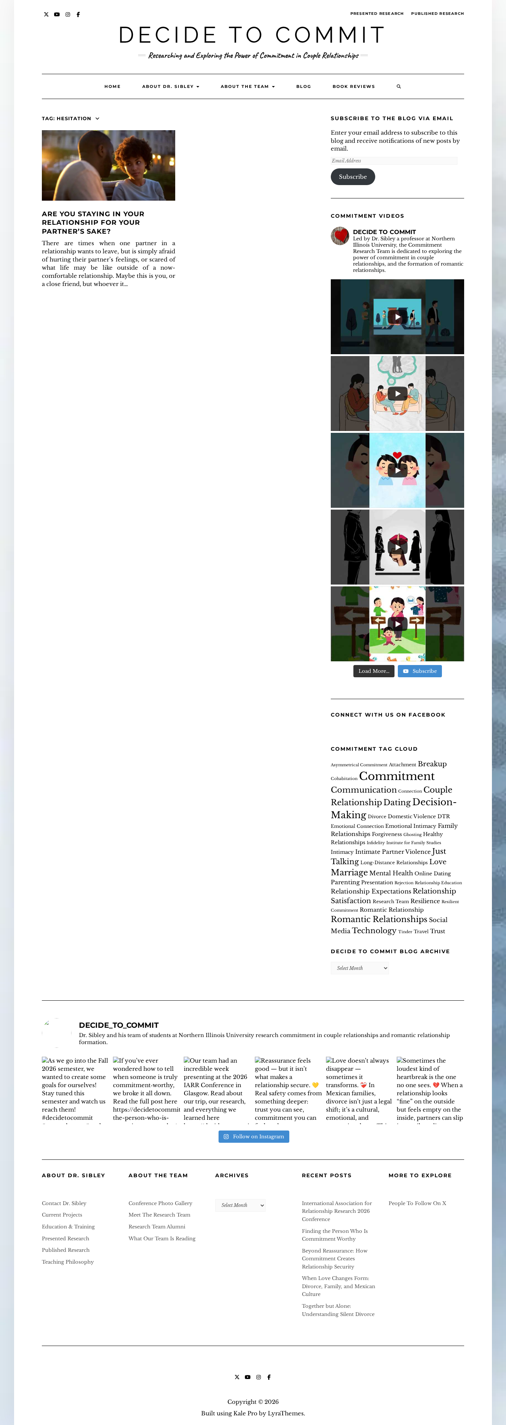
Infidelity (376, 842)
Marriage (349, 873)
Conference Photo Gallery (160, 1203)
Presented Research (377, 13)
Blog (303, 86)
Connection (410, 791)
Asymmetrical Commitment (359, 765)
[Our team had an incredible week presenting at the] (217, 1090)
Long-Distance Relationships (394, 862)
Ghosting (412, 834)
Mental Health (391, 873)
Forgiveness (387, 834)
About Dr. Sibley (169, 86)
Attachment (402, 764)
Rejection (404, 883)
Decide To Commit (253, 35)
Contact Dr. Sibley (64, 1203)
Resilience (425, 901)
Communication (364, 790)
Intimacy (342, 852)
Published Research (437, 13)
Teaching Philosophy (68, 1262)
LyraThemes (286, 1413)
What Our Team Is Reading (162, 1238)
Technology (374, 930)
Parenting (345, 882)
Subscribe (353, 176)
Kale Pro (245, 1413)
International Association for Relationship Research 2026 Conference (337, 1211)
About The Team (246, 86)
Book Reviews (354, 86)
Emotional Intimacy (410, 826)
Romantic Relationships (379, 919)
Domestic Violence (412, 816)
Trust (437, 931)
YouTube (247, 1380)
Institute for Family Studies (413, 842)
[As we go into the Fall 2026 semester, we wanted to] (75, 1090)
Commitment (397, 776)
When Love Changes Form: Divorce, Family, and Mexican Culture (338, 1286)
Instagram (258, 1380)
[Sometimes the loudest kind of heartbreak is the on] (430, 1090)
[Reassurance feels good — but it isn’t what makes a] (288, 1090)
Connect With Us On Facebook (388, 714)
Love (437, 862)
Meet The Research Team (159, 1215)
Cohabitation (344, 778)
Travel (421, 931)
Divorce (377, 816)
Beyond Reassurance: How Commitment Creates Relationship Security (334, 1259)
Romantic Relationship (392, 909)
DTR (443, 816)
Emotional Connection (357, 826)
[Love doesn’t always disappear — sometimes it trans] (359, 1090)
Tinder (405, 931)
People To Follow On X (417, 1203)
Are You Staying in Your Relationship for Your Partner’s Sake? (93, 223)
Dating (397, 802)
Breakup (432, 764)
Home (112, 86)
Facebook (269, 1380)
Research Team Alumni (157, 1227)
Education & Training (68, 1227)
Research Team (391, 901)
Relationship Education (438, 883)
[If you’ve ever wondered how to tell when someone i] (146, 1090)
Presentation (377, 882)
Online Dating (433, 874)
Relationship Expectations (371, 891)
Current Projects (62, 1215)
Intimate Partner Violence (393, 851)
